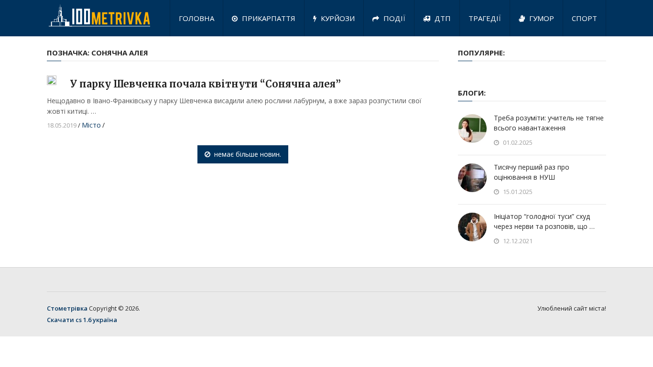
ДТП (442, 18)
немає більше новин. (247, 154)
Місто (91, 125)
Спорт (584, 18)
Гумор (540, 18)
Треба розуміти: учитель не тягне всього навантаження (549, 122)
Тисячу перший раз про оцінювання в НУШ (531, 172)
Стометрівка (67, 308)
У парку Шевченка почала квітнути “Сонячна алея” (205, 84)
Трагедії (484, 18)
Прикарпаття (267, 18)
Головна (196, 18)
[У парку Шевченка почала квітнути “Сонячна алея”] (51, 80)
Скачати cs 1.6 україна (82, 319)
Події (393, 18)
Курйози (337, 18)
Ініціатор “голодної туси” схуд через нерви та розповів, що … (544, 221)
